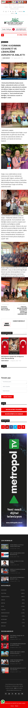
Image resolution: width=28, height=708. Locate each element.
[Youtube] (6, 11)
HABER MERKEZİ (6, 58)
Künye (6, 7)
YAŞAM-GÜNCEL (6, 339)
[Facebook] (8, 11)
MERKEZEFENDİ (5, 42)
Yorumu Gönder (7, 396)
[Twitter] (10, 11)
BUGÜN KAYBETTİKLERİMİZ (14, 409)
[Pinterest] (15, 11)
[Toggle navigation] (2, 35)
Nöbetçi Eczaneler (14, 9)
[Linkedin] (13, 11)
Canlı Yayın (23, 35)
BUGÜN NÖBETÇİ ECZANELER (14, 414)
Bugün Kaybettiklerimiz (18, 7)
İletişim (10, 7)
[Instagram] (3, 11)
